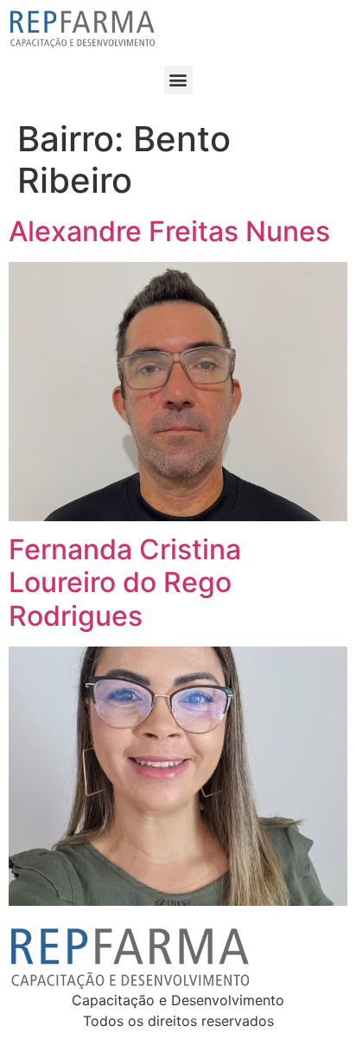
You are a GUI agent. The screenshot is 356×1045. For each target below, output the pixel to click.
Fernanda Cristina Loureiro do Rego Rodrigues (125, 582)
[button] (178, 80)
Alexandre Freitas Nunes (169, 231)
